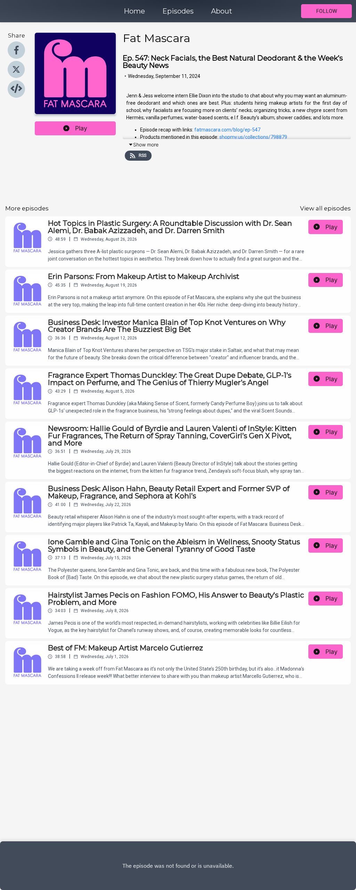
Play (81, 128)
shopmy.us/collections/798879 (253, 137)
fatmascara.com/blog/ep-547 (227, 130)
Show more (146, 144)
